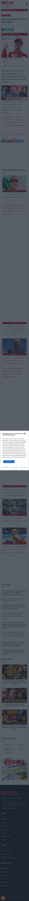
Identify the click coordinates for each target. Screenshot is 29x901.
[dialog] (14, 450)
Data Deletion (5, 467)
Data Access (14, 467)
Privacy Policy (23, 467)
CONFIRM (9, 461)
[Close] (25, 433)
